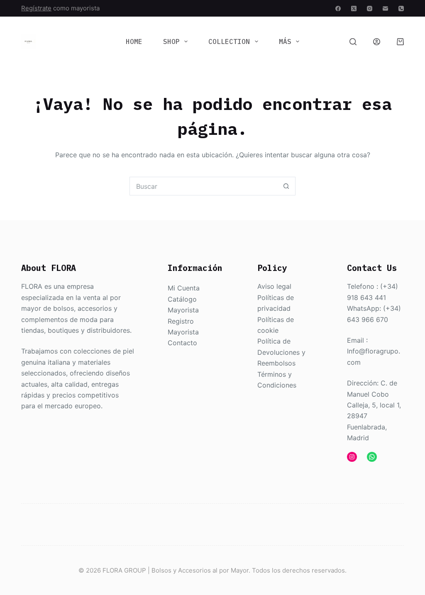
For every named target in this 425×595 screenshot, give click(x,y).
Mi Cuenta (184, 288)
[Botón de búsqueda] (286, 186)
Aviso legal (274, 286)
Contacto (182, 343)
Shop (171, 41)
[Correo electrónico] (385, 8)
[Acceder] (376, 41)
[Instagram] (369, 8)
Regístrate (36, 8)
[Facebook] (338, 8)
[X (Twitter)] (354, 8)
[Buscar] (353, 41)
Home (134, 41)
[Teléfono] (401, 8)
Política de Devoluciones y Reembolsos (281, 352)
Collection (229, 41)
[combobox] (203, 186)
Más (285, 41)
